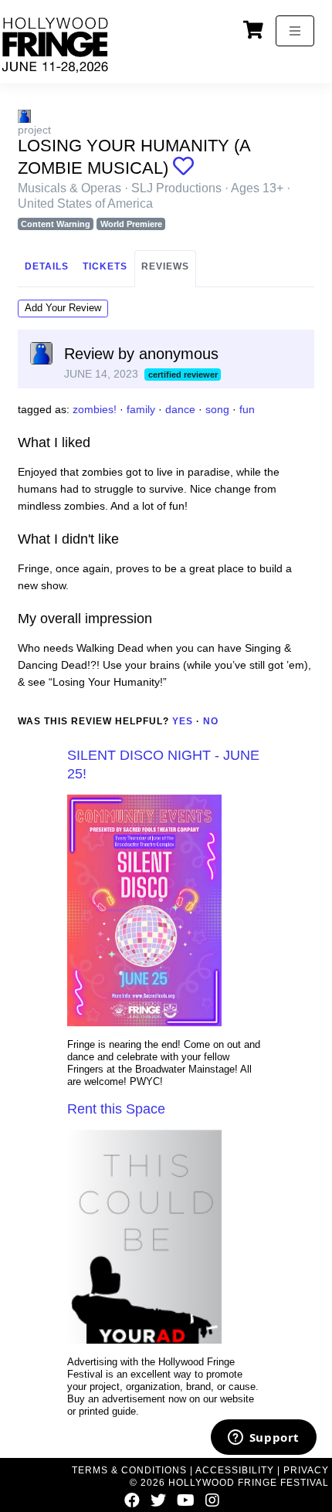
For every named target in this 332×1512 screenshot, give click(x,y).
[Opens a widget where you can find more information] (263, 1438)
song (217, 409)
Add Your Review (63, 308)
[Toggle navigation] (295, 30)
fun (247, 409)
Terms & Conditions (129, 1470)
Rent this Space (116, 1109)
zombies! (95, 409)
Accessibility (234, 1470)
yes (182, 721)
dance (180, 409)
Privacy (306, 1470)
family (141, 409)
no (211, 721)
